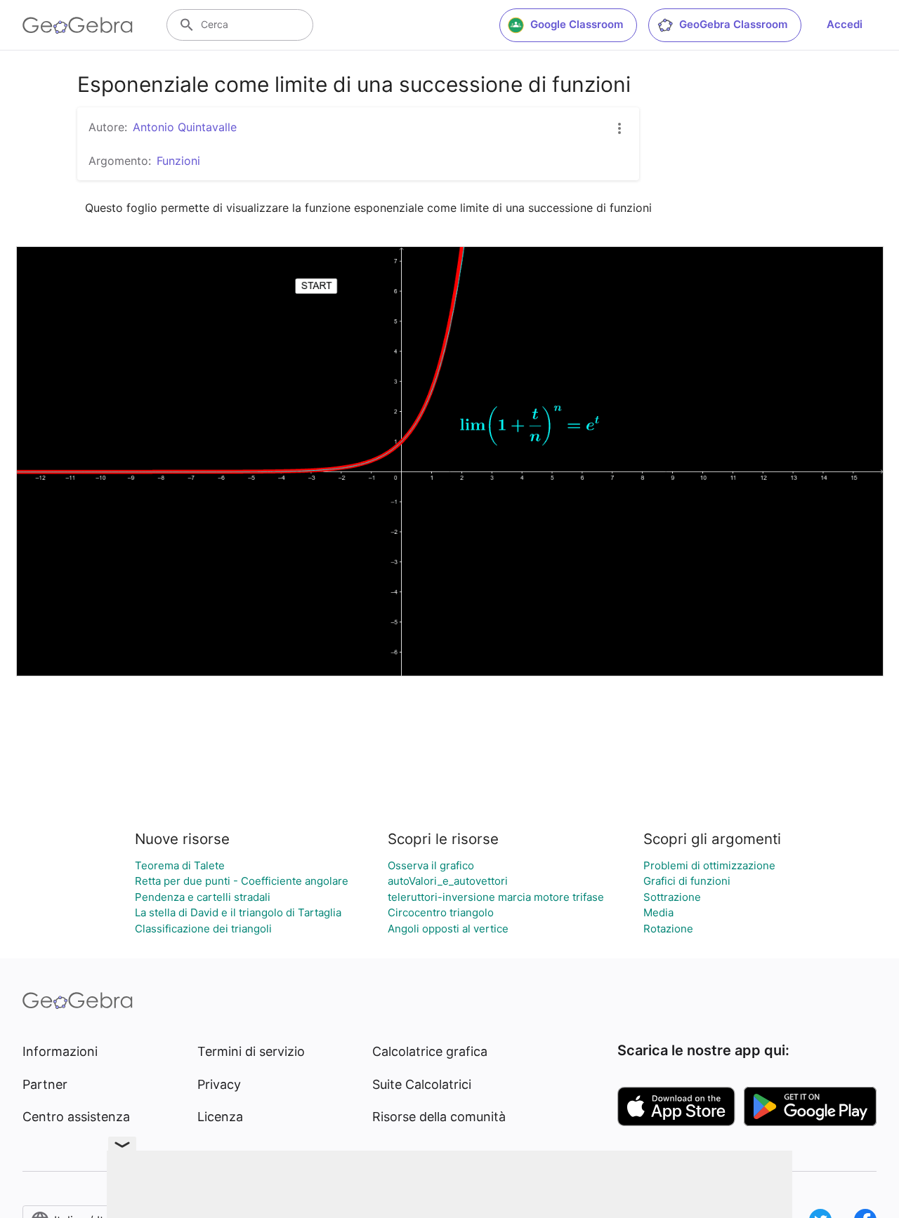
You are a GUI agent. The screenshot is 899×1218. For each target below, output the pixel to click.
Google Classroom (576, 24)
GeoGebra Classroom (733, 24)
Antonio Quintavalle (185, 127)
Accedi (844, 24)
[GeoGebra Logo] (77, 25)
